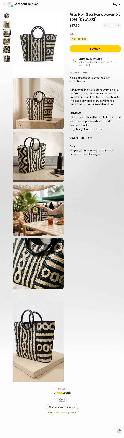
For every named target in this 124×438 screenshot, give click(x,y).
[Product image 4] (6, 41)
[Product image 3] (6, 32)
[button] (62, 399)
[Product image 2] (6, 24)
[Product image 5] (6, 49)
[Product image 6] (6, 58)
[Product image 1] (6, 15)
